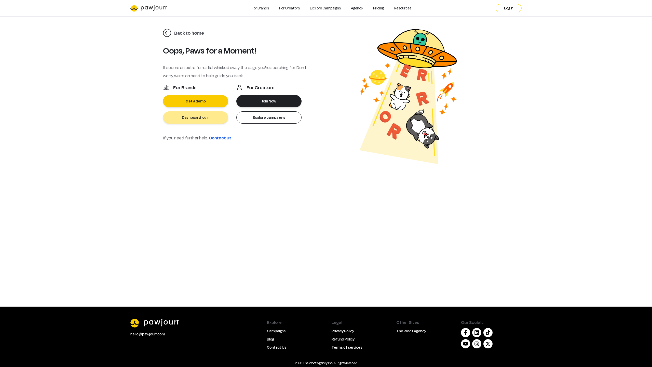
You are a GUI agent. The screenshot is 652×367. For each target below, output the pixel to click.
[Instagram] (476, 343)
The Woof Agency (411, 331)
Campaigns (276, 331)
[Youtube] (465, 343)
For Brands (260, 8)
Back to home (189, 33)
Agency (357, 8)
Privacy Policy (343, 331)
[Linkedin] (476, 332)
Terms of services (347, 347)
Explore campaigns (269, 117)
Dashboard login (195, 117)
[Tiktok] (488, 332)
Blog (270, 339)
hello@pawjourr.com (147, 334)
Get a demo (196, 101)
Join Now (269, 101)
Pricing (378, 8)
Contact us (220, 138)
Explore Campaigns (325, 8)
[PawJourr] (195, 323)
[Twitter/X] (488, 343)
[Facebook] (465, 332)
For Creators (289, 8)
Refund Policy (343, 339)
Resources (402, 8)
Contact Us (277, 347)
